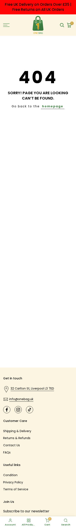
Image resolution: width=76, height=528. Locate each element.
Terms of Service (15, 489)
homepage (52, 106)
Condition (10, 475)
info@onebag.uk (21, 399)
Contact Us (11, 445)
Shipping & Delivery (17, 431)
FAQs (7, 452)
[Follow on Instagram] (18, 409)
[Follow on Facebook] (6, 409)
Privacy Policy (13, 482)
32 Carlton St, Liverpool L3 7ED (32, 388)
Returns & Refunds (16, 438)
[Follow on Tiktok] (29, 409)
